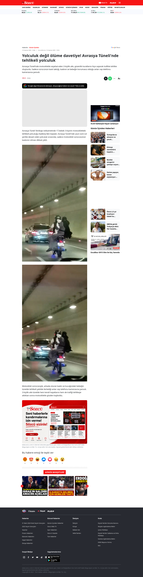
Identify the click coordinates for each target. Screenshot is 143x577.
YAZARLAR (36, 7)
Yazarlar (24, 530)
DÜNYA (61, 7)
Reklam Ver (76, 530)
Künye (75, 526)
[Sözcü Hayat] (41, 511)
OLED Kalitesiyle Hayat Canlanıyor (105, 124)
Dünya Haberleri (27, 543)
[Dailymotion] (41, 557)
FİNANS (102, 7)
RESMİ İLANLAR (119, 7)
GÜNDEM (45, 7)
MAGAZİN (95, 7)
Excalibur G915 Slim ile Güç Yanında (105, 252)
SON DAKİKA (26, 7)
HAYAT (87, 7)
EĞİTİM (110, 7)
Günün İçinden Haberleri (102, 128)
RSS (99, 546)
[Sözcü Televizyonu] (24, 511)
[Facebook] (28, 557)
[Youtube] (37, 557)
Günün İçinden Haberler (55, 523)
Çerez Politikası (103, 530)
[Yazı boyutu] (119, 78)
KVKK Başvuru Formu (105, 542)
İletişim (75, 523)
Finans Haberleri (27, 533)
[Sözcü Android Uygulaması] (53, 560)
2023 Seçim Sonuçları (29, 526)
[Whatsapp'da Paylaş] (110, 78)
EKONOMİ (53, 7)
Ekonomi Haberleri (28, 536)
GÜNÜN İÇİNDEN (71, 7)
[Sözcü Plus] (50, 511)
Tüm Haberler (51, 536)
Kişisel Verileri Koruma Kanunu (108, 523)
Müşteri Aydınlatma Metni (106, 526)
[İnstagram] (24, 557)
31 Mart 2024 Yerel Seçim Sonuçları (33, 523)
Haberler (25, 518)
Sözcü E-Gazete (52, 533)
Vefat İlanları (77, 533)
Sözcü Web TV (51, 526)
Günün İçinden (34, 47)
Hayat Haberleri (27, 540)
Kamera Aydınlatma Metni (106, 539)
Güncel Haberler (53, 518)
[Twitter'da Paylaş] (106, 78)
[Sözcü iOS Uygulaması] (53, 557)
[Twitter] (33, 557)
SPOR (81, 7)
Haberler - (25, 47)
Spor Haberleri (52, 530)
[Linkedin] (46, 557)
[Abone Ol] (115, 47)
